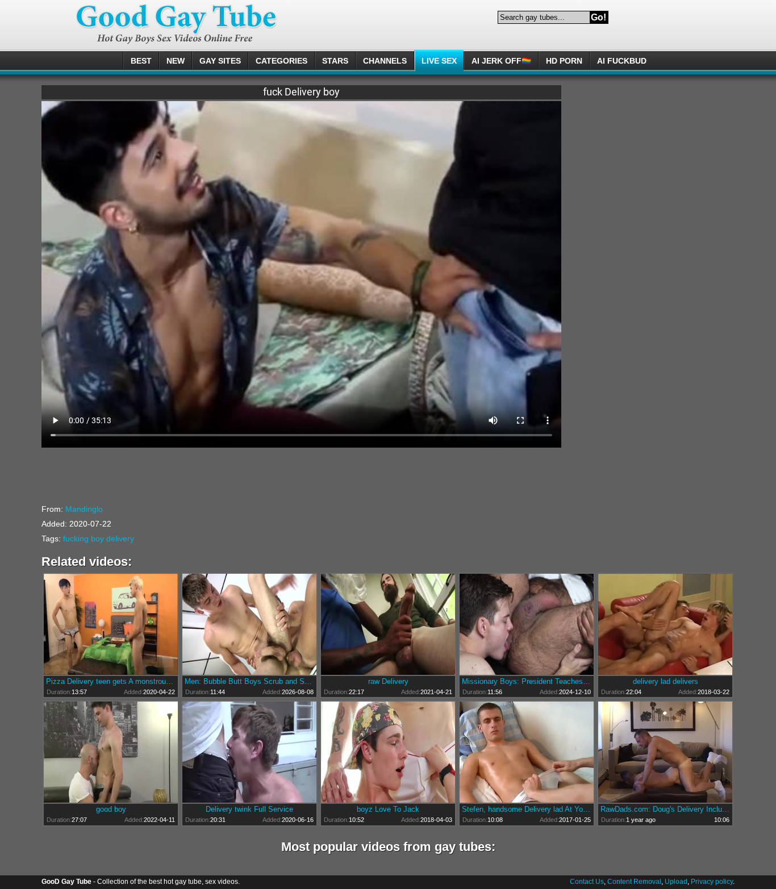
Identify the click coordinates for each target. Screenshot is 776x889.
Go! (598, 17)
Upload (676, 882)
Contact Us (587, 882)
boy (97, 538)
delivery (120, 538)
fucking (76, 538)
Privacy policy (712, 882)
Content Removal (634, 882)
